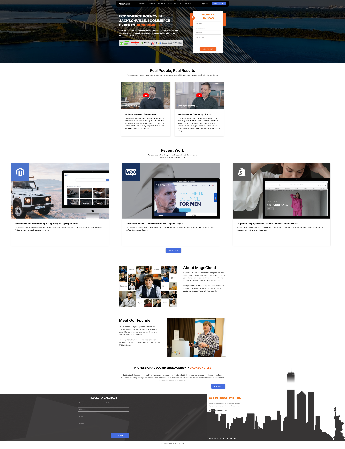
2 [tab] (174, 141)
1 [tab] (171, 141)
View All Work (173, 250)
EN (205, 3)
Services (142, 3)
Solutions (151, 3)
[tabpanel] (145, 109)
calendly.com (222, 410)
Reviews (169, 3)
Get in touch (218, 3)
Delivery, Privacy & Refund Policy (172, 447)
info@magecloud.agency (220, 413)
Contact (188, 3)
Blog (181, 3)
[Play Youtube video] (145, 95)
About (176, 3)
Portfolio (161, 3)
